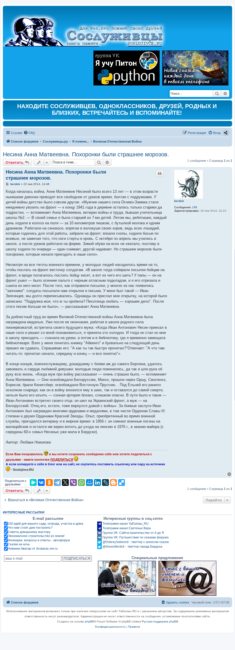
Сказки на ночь (19, 544)
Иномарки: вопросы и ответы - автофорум (39, 540)
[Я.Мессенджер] (33, 482)
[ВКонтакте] (41, 482)
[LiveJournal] (105, 482)
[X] (65, 482)
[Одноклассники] (49, 482)
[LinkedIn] (97, 482)
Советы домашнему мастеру (29, 532)
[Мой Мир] (89, 482)
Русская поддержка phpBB (160, 621)
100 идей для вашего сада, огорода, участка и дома (45, 523)
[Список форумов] (89, 27)
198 (194, 207)
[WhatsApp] (81, 482)
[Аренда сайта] (127, 578)
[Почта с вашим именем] (187, 578)
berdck (179, 201)
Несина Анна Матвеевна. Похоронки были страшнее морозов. (86, 154)
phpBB (89, 621)
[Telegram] (57, 482)
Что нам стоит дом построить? (30, 527)
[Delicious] (121, 482)
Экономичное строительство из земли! (36, 536)
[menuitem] (29, 132)
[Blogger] (113, 482)
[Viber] (73, 482)
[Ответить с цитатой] (159, 173)
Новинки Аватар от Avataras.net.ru (33, 548)
